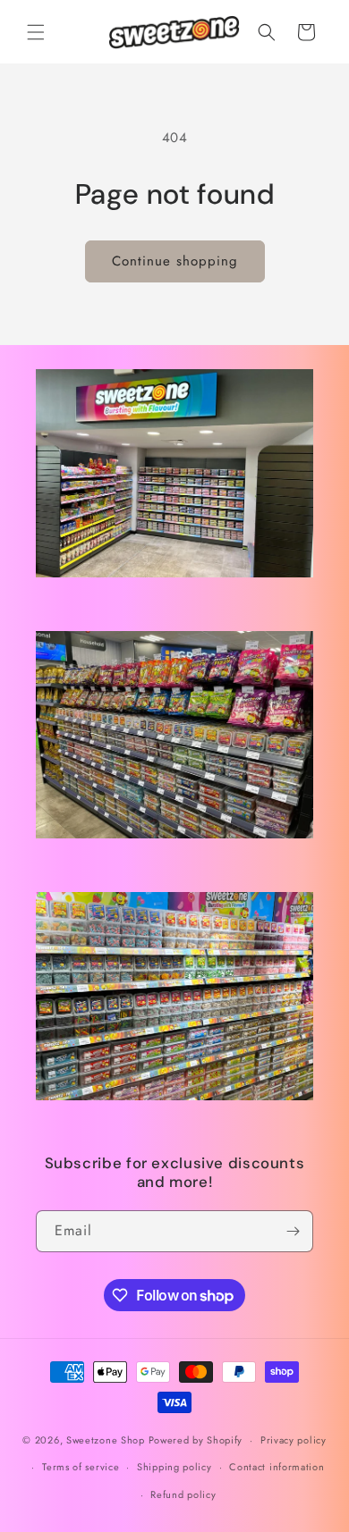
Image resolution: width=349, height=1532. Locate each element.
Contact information (276, 1467)
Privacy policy (293, 1439)
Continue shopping (175, 261)
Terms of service (80, 1467)
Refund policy (183, 1494)
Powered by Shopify (196, 1439)
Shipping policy (174, 1467)
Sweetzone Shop (105, 1439)
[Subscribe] (292, 1230)
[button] (35, 32)
